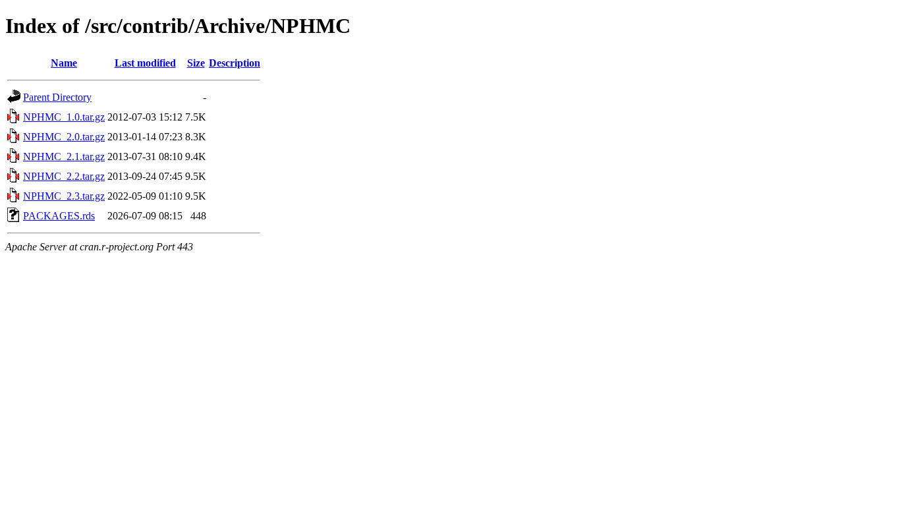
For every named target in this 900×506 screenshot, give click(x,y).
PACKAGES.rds (59, 215)
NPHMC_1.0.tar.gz (64, 117)
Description (234, 63)
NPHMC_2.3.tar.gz (64, 196)
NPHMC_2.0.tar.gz (64, 136)
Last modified (145, 63)
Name (64, 63)
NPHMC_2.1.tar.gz (64, 156)
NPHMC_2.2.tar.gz (64, 176)
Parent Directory (57, 97)
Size (196, 63)
